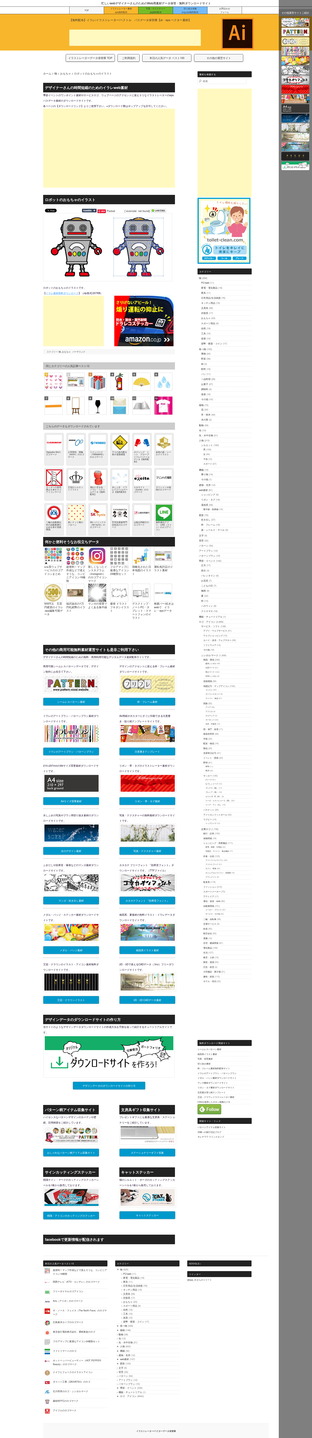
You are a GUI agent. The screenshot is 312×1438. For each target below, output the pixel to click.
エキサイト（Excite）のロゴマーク (141, 489)
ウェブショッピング (213, 635)
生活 (205, 952)
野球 (205, 762)
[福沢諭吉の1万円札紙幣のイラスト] (75, 600)
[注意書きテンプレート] (295, 101)
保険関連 (207, 838)
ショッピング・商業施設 (215, 842)
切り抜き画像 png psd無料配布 (190, 10)
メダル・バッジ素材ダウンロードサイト (217, 1077)
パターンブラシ (207, 555)
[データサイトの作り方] (295, 168)
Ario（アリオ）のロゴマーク (68, 1300)
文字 (201, 535)
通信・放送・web (211, 900)
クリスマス (207, 611)
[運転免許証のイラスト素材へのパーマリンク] (163, 563)
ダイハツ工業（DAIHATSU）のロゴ (71, 1381)
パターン (203, 545)
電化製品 (207, 947)
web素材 (203, 490)
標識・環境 (208, 659)
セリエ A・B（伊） (213, 796)
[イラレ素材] (295, 24)
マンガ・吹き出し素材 (71, 900)
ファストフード (211, 864)
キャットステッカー (147, 1215)
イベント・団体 (210, 757)
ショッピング (208, 494)
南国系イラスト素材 (147, 950)
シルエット (207, 445)
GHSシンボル (211, 676)
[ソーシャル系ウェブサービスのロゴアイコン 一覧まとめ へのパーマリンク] (53, 563)
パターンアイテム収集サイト (212, 1127)
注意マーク (209, 667)
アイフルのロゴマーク (64, 1410)
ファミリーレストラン (214, 860)
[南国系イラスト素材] (295, 149)
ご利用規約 (128, 58)
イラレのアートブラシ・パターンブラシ (71, 751)
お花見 (204, 580)
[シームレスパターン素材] (295, 34)
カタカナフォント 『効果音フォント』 (147, 900)
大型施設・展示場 (212, 971)
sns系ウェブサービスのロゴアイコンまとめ (53, 570)
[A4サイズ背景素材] (295, 110)
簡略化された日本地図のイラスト (141, 570)
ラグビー (207, 819)
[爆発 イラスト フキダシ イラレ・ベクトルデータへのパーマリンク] (119, 600)
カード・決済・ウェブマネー (217, 640)
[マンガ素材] (295, 72)
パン (203, 374)
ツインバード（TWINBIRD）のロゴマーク (97, 454)
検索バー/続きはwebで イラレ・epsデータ (164, 607)
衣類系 (204, 313)
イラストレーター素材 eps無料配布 (121, 10)
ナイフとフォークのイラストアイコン (73, 1372)
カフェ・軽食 (210, 868)
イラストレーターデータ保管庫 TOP (90, 58)
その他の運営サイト (219, 58)
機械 (201, 469)
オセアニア (209, 715)
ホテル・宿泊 (209, 981)
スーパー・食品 (211, 698)
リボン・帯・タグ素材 (147, 801)
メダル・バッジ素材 (71, 950)
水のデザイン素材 (71, 851)
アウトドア (208, 896)
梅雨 (203, 590)
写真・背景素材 (205, 1058)
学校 (205, 738)
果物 (203, 353)
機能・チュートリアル (210, 616)
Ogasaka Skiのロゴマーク (53, 453)
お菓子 (204, 384)
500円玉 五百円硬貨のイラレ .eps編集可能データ (53, 609)
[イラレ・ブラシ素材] (295, 53)
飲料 (203, 369)
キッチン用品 (208, 303)
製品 (205, 748)
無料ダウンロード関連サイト (214, 1042)
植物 (201, 405)
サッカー (207, 775)
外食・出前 (208, 856)
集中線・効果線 (210, 509)
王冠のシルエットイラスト (75, 488)
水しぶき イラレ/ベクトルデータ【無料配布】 (120, 489)
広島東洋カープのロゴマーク (68, 1322)
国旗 (205, 703)
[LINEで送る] (158, 211)
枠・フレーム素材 (147, 701)
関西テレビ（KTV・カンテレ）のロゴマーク (76, 1281)
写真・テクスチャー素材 (147, 851)
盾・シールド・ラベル (213, 530)
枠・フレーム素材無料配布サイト (214, 1068)
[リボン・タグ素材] (295, 91)
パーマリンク (78, 351)
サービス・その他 (212, 914)
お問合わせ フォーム (224, 10)
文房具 (204, 308)
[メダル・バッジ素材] (295, 63)
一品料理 (206, 379)
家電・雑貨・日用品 (213, 847)
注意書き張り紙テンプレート (212, 1092)
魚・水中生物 (206, 435)
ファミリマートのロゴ (64, 1350)
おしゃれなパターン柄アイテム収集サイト (71, 1152)
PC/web (205, 282)
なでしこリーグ (211, 784)
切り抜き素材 (204, 1063)
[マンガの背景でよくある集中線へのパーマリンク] (97, 600)
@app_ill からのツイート (199, 1279)
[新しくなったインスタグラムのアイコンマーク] (97, 563)
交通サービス (209, 923)
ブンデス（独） (211, 788)
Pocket (111, 211)
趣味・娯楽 (208, 976)
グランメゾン (210, 877)
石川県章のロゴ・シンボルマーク (70, 1391)
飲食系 (206, 881)
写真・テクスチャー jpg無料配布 (155, 10)
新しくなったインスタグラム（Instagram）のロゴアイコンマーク (97, 574)
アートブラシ (206, 550)
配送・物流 (208, 743)
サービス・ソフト (210, 626)
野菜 (203, 358)
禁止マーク (209, 672)
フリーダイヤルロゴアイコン (68, 1291)
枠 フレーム (208, 524)
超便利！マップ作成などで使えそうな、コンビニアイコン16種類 (75, 574)
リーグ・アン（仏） (213, 804)
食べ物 (202, 349)
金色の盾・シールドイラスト (163, 453)
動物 (201, 425)
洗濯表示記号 (209, 752)
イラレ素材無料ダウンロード (62, 293)
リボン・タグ (208, 499)
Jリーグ (208, 779)
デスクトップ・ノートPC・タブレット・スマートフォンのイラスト (141, 610)
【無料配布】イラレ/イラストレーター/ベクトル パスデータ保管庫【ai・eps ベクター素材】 (130, 20)
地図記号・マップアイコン (216, 685)
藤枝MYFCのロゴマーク (65, 1400)
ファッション (209, 886)
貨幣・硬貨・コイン (211, 343)
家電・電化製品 (209, 287)
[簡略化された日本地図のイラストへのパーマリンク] (141, 563)
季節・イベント (207, 560)
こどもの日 (207, 585)
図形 (201, 515)
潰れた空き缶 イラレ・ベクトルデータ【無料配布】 (97, 491)
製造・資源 (208, 961)
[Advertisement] (135, 38)
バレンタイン (208, 575)
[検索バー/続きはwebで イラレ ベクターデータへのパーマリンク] (163, 600)
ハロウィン (207, 605)
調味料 (204, 389)
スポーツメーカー (212, 891)
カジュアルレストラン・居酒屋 (218, 872)
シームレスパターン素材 (71, 701)
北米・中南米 (210, 724)
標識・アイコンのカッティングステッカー (71, 1215)
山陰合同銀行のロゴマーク (141, 523)
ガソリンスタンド (212, 694)
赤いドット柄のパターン (75, 523)
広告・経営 (208, 966)
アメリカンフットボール (215, 814)
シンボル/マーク (209, 655)
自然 (203, 328)
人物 (201, 440)
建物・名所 (205, 485)
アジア (208, 707)
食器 (203, 394)
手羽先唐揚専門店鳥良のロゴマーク (119, 524)
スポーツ (207, 463)
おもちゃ (66, 351)
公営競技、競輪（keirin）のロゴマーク (76, 454)
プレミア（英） (211, 792)
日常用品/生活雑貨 (211, 298)
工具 (203, 333)
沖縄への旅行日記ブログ (209, 1131)
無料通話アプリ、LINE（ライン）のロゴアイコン (164, 526)
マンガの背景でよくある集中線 (97, 605)
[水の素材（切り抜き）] (295, 120)
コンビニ (209, 690)
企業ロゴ (206, 829)
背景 (201, 540)
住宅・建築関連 (210, 942)
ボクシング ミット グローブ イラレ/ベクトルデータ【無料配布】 (142, 456)
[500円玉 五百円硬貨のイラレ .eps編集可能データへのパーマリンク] (53, 600)
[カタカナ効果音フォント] (295, 82)
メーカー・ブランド (213, 909)
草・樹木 (206, 414)
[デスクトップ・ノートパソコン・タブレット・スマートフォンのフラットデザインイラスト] (141, 600)
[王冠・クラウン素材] (295, 158)
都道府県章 (208, 733)
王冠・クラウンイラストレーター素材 (216, 1096)
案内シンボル (210, 663)
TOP (86, 10)
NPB (207, 766)
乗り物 (204, 474)
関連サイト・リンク (210, 1120)
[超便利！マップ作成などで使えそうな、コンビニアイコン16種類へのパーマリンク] (75, 563)
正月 (203, 565)
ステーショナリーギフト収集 (147, 1152)
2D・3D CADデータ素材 (147, 1000)
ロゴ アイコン (207, 621)
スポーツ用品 (208, 323)
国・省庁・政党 (210, 729)
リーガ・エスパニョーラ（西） (218, 800)
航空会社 (207, 933)
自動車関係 (208, 905)
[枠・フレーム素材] (295, 43)
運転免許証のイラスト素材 (163, 568)
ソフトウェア (209, 644)
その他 (204, 399)
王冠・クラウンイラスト (71, 1000)
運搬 (205, 938)
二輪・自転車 (209, 919)
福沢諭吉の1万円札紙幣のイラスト (75, 607)
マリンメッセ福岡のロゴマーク (163, 488)
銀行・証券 (208, 833)
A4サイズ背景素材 (71, 801)
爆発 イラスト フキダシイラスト (119, 607)
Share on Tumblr (89, 210)
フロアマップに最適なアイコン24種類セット (119, 570)
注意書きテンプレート (147, 751)
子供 (205, 458)
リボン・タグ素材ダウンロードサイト (216, 1087)
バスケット (208, 809)
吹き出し (206, 519)
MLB (207, 770)
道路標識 (207, 681)
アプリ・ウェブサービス (215, 630)
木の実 (204, 419)
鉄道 (205, 928)
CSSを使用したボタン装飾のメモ (214, 1101)
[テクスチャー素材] (295, 130)
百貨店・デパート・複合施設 (217, 851)
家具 (203, 292)
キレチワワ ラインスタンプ (211, 1136)
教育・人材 (208, 957)
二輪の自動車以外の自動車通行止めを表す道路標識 (53, 526)
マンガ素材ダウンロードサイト (213, 1082)
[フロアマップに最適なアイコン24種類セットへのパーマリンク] (119, 563)
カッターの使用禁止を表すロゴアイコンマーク (53, 489)
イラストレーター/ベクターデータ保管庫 (156, 1431)
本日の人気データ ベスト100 (167, 58)
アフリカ (209, 711)
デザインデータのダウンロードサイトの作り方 (109, 1085)
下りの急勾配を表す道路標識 (119, 453)
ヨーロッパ (209, 719)
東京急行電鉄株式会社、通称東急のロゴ (74, 1331)
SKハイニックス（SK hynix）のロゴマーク (98, 524)
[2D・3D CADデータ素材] (295, 139)
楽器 (203, 338)
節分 (203, 570)
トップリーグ (210, 823)
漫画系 (204, 504)
